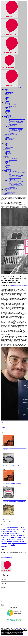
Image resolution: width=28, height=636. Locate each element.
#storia (20, 533)
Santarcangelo (6, 544)
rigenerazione (23, 543)
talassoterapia (18, 544)
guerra (15, 539)
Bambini (3, 537)
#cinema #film (13, 527)
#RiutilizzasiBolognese (9, 533)
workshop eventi (4, 546)
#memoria (16, 529)
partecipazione (14, 543)
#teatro (10, 535)
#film (22, 527)
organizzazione (4, 543)
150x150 (18, 535)
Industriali (19, 539)
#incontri (3, 529)
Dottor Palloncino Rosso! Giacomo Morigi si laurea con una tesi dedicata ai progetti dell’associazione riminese (14, 501)
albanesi (22, 535)
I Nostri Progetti (13, 285)
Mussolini (15, 541)
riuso (2, 545)
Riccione (19, 543)
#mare (12, 529)
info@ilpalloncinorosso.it (6, 557)
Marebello (3, 541)
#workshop (14, 535)
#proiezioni (22, 529)
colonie (23, 537)
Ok (22, 633)
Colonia (17, 537)
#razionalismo (4, 531)
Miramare (9, 541)
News (18, 285)
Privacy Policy (8, 602)
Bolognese (10, 537)
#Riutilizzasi (19, 531)
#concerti (19, 527)
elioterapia (10, 539)
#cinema (7, 527)
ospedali (9, 543)
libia (22, 539)
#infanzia (7, 529)
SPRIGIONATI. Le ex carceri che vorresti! (12, 483)
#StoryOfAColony (4, 535)
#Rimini (10, 531)
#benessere (3, 527)
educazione (3, 539)
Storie (13, 545)
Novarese (20, 541)
